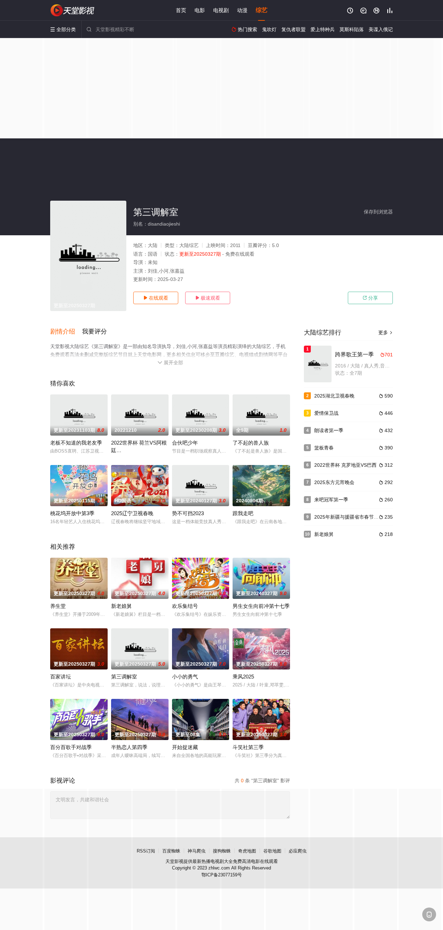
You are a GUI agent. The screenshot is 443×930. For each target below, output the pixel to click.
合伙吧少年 (185, 443)
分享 (370, 298)
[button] (66, 331)
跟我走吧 (243, 513)
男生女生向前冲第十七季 (261, 606)
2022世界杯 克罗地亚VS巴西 (345, 465)
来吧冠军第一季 (331, 499)
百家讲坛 (60, 677)
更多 (385, 332)
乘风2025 (243, 677)
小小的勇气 (185, 677)
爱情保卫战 (326, 413)
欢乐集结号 (185, 606)
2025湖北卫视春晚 (334, 396)
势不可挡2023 (188, 513)
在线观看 (155, 298)
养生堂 (58, 606)
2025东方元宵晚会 (334, 482)
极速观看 (207, 298)
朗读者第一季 (328, 430)
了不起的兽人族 (251, 443)
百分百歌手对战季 (71, 747)
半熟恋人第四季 (129, 747)
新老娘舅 (121, 606)
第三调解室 (124, 677)
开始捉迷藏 (185, 747)
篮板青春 (324, 447)
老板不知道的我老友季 (76, 443)
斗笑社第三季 (248, 747)
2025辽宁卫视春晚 (132, 513)
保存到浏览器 (378, 212)
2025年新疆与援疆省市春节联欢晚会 (353, 517)
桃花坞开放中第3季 (72, 513)
